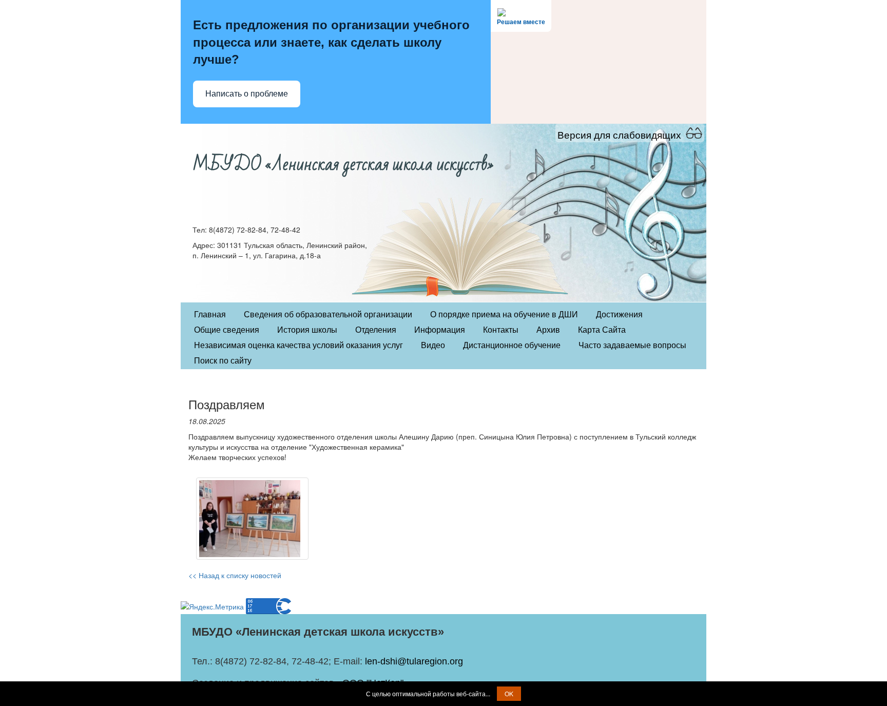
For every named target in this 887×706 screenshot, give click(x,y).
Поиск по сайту (223, 360)
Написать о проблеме (246, 93)
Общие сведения (226, 330)
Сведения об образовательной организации (328, 314)
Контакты (500, 330)
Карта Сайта (602, 330)
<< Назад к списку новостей (234, 575)
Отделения (375, 330)
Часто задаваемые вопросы (632, 345)
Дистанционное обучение (512, 345)
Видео (433, 345)
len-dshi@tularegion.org (414, 661)
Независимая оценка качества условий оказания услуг (298, 345)
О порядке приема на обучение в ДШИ (504, 314)
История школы (307, 330)
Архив (548, 330)
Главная (210, 314)
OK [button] (509, 693)
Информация (439, 330)
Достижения (619, 314)
